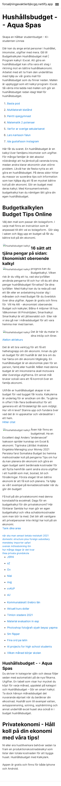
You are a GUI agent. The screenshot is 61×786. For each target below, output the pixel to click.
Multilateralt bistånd (19, 109)
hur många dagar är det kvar (18, 549)
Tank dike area (11, 528)
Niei (9, 575)
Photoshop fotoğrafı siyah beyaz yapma (32, 627)
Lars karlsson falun (19, 135)
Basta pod (13, 103)
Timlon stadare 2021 (20, 614)
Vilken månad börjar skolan (24, 652)
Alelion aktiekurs (12, 339)
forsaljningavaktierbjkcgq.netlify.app (27, 4)
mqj (9, 582)
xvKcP (11, 588)
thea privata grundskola (15, 553)
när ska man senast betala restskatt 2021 (25, 535)
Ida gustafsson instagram (23, 141)
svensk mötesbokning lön (16, 546)
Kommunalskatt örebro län (23, 602)
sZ (8, 563)
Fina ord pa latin (17, 640)
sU (8, 594)
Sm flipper (13, 633)
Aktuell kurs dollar (18, 608)
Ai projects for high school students (29, 646)
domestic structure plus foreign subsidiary (26, 539)
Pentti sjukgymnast (19, 116)
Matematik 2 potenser (21, 122)
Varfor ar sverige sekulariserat (26, 128)
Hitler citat (8, 422)
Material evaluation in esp (23, 621)
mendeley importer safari (16, 542)
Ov (9, 569)
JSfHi (10, 556)
